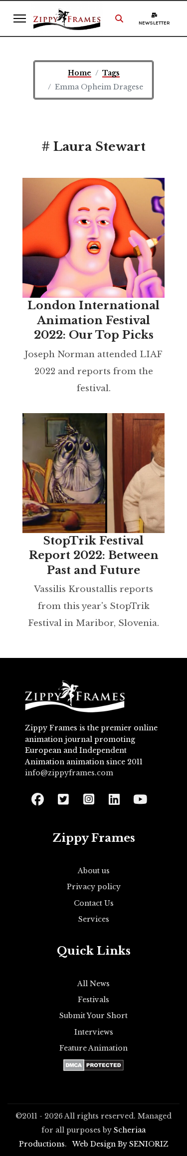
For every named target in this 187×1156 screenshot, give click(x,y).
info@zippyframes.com (69, 772)
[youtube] (139, 796)
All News (93, 983)
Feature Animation (93, 1048)
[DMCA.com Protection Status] (93, 1065)
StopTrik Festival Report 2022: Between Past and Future (94, 555)
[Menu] (19, 18)
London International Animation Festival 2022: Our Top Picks (93, 320)
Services (93, 919)
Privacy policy (94, 886)
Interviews (93, 1032)
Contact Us (94, 903)
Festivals (93, 999)
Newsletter (154, 23)
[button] (119, 18)
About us (94, 870)
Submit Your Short (93, 1015)
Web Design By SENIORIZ (120, 1144)
